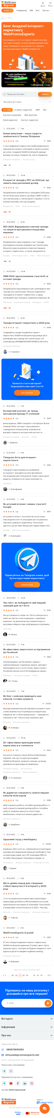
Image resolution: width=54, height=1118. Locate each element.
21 (16, 975)
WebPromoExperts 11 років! (18, 932)
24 (27, 975)
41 (38, 975)
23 (23, 975)
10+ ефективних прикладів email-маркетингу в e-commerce (22, 744)
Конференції (21, 11)
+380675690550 (15, 1049)
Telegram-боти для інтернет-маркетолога (20, 459)
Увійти (42, 6)
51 (41, 975)
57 (49, 975)
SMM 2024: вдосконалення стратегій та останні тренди (25, 277)
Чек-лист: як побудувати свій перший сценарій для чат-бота (24, 604)
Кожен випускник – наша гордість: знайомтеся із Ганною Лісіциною (22, 135)
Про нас (45, 11)
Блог (37, 11)
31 (34, 975)
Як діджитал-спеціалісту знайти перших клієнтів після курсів (26, 794)
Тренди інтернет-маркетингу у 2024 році (26, 323)
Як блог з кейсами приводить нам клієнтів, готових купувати (22, 697)
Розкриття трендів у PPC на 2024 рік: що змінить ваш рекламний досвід (26, 181)
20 (13, 975)
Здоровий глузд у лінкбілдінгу (20, 839)
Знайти (45, 94)
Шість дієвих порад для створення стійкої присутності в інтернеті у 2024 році (24, 886)
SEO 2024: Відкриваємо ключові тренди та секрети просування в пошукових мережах (25, 229)
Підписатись (27, 585)
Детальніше (27, 393)
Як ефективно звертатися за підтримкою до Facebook (26, 651)
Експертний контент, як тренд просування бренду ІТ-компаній (21, 412)
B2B (31, 11)
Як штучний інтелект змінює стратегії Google (24, 505)
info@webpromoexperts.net (22, 1055)
